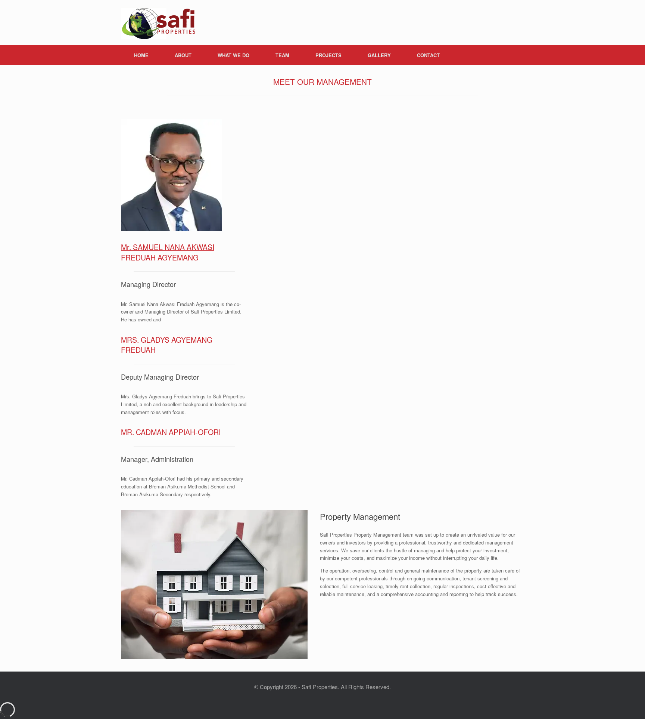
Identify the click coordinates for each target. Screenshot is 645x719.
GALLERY (379, 55)
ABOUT (183, 55)
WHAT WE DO (233, 55)
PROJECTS (328, 55)
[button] (513, 55)
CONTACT (428, 55)
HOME (141, 55)
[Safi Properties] (158, 22)
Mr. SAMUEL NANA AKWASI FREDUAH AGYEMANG (167, 252)
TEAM (282, 55)
